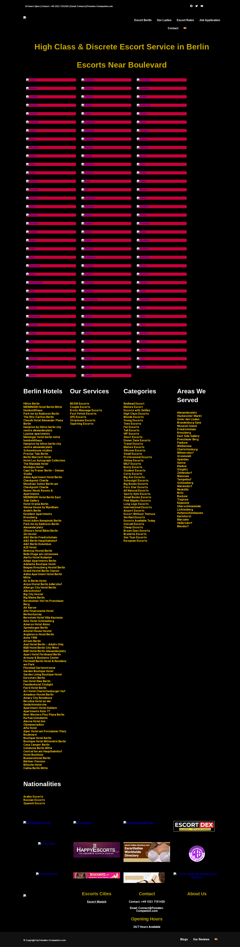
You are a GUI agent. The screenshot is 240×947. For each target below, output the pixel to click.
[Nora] (85, 307)
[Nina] (30, 341)
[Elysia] (142, 113)
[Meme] (86, 231)
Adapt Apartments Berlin (39, 560)
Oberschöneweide (189, 506)
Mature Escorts (134, 447)
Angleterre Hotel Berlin (38, 634)
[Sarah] (86, 375)
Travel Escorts (133, 443)
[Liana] (31, 79)
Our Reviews (201, 939)
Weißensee (184, 446)
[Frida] (30, 248)
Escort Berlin (143, 20)
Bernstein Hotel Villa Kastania (43, 617)
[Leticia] (31, 181)
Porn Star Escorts (136, 487)
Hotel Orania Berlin (35, 504)
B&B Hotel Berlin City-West (41, 647)
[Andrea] (143, 248)
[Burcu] (142, 155)
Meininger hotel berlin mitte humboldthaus (41, 438)
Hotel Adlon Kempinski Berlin (42, 520)
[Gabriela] (88, 122)
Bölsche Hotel (32, 764)
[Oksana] (87, 282)
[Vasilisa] (87, 138)
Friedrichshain (186, 429)
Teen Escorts (132, 423)
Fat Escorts (131, 427)
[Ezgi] (141, 164)
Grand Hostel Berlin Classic (41, 570)
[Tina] (85, 367)
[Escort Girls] (46, 843)
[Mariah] (31, 88)
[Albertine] (33, 316)
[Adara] (31, 155)
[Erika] (141, 181)
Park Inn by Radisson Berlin (41, 413)
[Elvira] (142, 265)
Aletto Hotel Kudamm (37, 557)
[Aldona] (87, 291)
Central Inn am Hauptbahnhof (42, 751)
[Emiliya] (87, 265)
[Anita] (141, 172)
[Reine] (142, 189)
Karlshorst (184, 516)
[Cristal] (31, 231)
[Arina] (86, 333)
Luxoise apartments (36, 433)
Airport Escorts (134, 510)
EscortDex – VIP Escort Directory (195, 829)
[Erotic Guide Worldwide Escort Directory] (197, 877)
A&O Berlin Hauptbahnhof (40, 540)
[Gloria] (31, 307)
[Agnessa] (33, 265)
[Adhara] (87, 88)
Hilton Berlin (31, 403)
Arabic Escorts (33, 796)
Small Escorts (133, 453)
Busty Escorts (133, 467)
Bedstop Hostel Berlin (37, 550)
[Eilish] (86, 240)
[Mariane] (87, 164)
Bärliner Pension (34, 761)
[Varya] (142, 214)
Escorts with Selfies (137, 410)
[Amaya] (142, 130)
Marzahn (183, 519)
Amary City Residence (37, 698)
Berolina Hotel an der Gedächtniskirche (37, 703)
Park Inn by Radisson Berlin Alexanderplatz (41, 525)
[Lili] (84, 189)
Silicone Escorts (134, 450)
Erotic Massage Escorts (86, 410)
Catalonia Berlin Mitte (37, 748)
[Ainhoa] (32, 198)
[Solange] (143, 79)
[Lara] (141, 324)
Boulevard (30, 734)
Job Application (209, 20)
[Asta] (85, 181)
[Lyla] (141, 358)
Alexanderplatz (187, 412)
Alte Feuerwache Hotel (38, 611)
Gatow (181, 462)
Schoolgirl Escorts (136, 480)
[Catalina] (88, 79)
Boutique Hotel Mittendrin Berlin (44, 741)
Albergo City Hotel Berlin (39, 587)
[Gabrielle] (88, 198)
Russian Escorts (34, 800)
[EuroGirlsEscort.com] (37, 822)
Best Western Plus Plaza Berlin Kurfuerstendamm (43, 716)
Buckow (182, 496)
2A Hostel (29, 534)
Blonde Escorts (134, 417)
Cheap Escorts (134, 527)
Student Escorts (134, 470)
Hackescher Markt (189, 416)
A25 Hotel (29, 547)
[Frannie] (32, 189)
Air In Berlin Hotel (34, 581)
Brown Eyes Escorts (137, 530)
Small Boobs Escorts (137, 497)
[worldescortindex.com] (139, 822)
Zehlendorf (184, 472)
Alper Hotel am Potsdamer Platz (44, 731)
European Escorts (135, 540)
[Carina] (87, 96)
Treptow (182, 499)
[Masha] (87, 274)
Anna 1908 (30, 637)
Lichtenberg (185, 509)
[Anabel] (142, 206)
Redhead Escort (134, 403)
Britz (180, 493)
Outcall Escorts (134, 524)
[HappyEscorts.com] (96, 856)
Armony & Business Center (41, 657)
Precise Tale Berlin (35, 453)
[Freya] (142, 350)
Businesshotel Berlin (36, 758)
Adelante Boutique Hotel (39, 564)
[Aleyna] (87, 172)
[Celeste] (32, 122)
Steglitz (182, 469)
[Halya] (86, 214)
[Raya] (30, 274)
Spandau (183, 459)
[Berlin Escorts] (197, 854)
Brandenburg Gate (189, 422)
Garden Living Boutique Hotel (42, 674)
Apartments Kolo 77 (36, 711)
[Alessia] (32, 105)
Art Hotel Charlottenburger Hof (44, 691)
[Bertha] (142, 333)
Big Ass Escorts (134, 477)
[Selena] (32, 324)
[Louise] (31, 113)
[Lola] (85, 341)
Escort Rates (185, 20)
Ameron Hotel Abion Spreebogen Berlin (36, 626)
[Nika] (141, 316)
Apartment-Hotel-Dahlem (40, 708)
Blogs (184, 939)
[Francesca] (89, 299)
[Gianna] (143, 274)
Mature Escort (133, 407)
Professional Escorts (138, 457)
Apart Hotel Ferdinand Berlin (42, 654)
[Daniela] (143, 299)
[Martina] (143, 240)
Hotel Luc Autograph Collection (44, 460)
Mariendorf (184, 486)
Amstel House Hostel (37, 631)
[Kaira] (30, 206)
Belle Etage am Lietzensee (40, 554)
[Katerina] (143, 105)
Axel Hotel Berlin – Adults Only (43, 644)
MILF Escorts (132, 463)
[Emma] (31, 367)
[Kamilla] (143, 257)
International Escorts (138, 507)
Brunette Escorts (135, 534)
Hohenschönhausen (190, 513)
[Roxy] (30, 240)
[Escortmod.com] (144, 882)
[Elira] (141, 291)
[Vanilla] (87, 147)
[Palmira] (143, 223)
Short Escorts (133, 437)
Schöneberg (185, 482)
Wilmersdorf (185, 452)
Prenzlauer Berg (188, 439)
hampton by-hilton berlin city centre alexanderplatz (42, 428)
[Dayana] (87, 130)
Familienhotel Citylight (38, 684)
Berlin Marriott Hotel (37, 457)
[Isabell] (86, 223)
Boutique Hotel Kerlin (37, 738)
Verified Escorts (134, 517)
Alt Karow (29, 607)
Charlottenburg (187, 449)
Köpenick (183, 503)
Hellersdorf (184, 523)
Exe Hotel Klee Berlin (36, 681)
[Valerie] (142, 147)
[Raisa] (86, 105)
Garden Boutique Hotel (38, 671)
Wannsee (183, 476)
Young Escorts (133, 420)
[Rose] (141, 231)
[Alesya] (87, 324)
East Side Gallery (188, 436)
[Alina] (141, 367)
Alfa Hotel (30, 728)
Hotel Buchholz (33, 754)
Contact (173, 28)
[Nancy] (86, 316)
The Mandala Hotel (35, 463)
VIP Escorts (131, 433)
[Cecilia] (87, 248)
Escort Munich (96, 901)
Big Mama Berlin (34, 597)
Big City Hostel (33, 594)
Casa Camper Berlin (36, 744)
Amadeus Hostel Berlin (38, 694)
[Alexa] (31, 375)
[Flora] (141, 122)
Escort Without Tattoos (139, 514)
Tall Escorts (132, 430)
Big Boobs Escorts (136, 484)
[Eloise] (142, 282)
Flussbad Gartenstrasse (39, 667)
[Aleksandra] (34, 282)
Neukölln (183, 489)
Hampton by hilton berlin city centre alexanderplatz (42, 445)
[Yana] (141, 307)
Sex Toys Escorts (135, 537)
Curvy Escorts (133, 474)
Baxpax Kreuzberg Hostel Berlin (44, 567)
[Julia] (30, 257)
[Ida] (29, 350)
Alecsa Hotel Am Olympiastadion (34, 723)
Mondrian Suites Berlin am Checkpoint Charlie (40, 485)
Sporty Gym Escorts (137, 494)
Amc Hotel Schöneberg (38, 621)
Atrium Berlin (32, 641)
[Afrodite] (32, 147)
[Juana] (142, 341)
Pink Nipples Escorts (137, 500)
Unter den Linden (188, 419)
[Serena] (143, 88)
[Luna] (85, 350)
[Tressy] (86, 358)
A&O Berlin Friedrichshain (40, 537)
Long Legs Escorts (136, 504)
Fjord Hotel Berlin (34, 688)
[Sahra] (142, 138)
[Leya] (30, 172)
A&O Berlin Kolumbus (37, 544)
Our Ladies (164, 20)
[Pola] (30, 291)
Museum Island (187, 426)
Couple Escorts (80, 407)
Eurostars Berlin (34, 677)
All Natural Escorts (136, 490)
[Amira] (142, 96)
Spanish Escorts (34, 803)
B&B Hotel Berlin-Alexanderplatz (44, 651)
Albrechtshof (32, 591)
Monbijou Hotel (33, 467)
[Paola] (31, 333)
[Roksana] (88, 257)
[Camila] (32, 96)
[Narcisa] (87, 206)
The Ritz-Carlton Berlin (38, 417)
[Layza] (31, 130)
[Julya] (30, 138)
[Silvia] (142, 198)
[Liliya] (30, 299)
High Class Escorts (136, 413)
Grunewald (184, 456)
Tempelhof (184, 479)
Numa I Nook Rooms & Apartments (38, 492)
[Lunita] (86, 155)
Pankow (182, 442)
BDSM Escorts (79, 403)
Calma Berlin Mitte (35, 768)
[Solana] (32, 214)
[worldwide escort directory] (96, 877)
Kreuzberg (184, 432)
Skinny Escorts (134, 460)
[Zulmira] (32, 223)
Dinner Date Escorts (137, 440)
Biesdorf (183, 526)
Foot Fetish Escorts (83, 413)
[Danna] (31, 358)
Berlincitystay (32, 614)
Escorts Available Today (139, 520)
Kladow (182, 466)
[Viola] (86, 113)
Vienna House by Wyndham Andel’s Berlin (40, 509)
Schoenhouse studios (37, 450)
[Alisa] (30, 164)
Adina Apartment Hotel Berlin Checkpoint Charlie (42, 479)
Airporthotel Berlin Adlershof (42, 584)
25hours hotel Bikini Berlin (40, 530)
